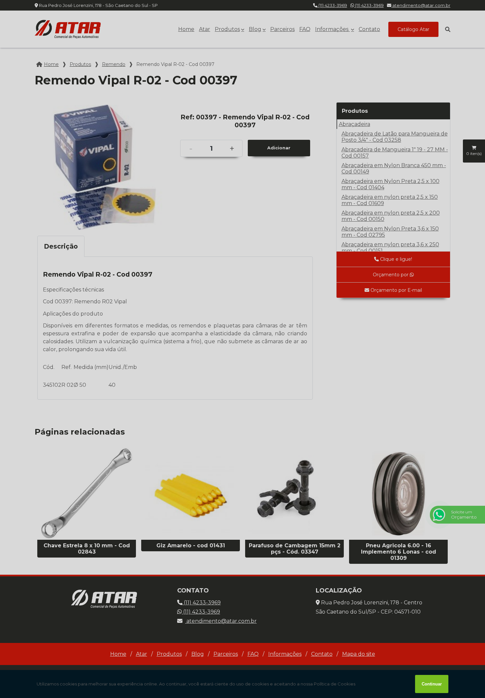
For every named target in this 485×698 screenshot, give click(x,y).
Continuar (432, 684)
